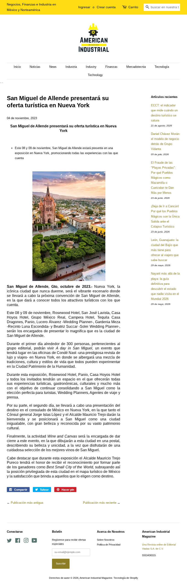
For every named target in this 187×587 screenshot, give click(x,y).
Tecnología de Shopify (126, 578)
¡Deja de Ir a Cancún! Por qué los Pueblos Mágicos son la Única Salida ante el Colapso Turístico (165, 216)
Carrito (133, 7)
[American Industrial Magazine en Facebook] (17, 541)
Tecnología (162, 66)
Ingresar (84, 7)
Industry (91, 66)
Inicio (17, 66)
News (53, 66)
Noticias (35, 66)
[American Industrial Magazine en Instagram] (26, 541)
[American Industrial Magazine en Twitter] (9, 541)
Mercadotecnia (136, 66)
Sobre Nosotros (105, 539)
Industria (71, 66)
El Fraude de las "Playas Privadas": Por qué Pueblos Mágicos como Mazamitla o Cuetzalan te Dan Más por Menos (163, 178)
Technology (95, 75)
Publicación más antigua (27, 502)
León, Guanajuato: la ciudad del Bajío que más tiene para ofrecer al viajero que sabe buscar (165, 250)
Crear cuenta (106, 7)
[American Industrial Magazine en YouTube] (34, 541)
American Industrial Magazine (96, 578)
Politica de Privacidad (108, 544)
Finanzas (111, 66)
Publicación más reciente (99, 502)
